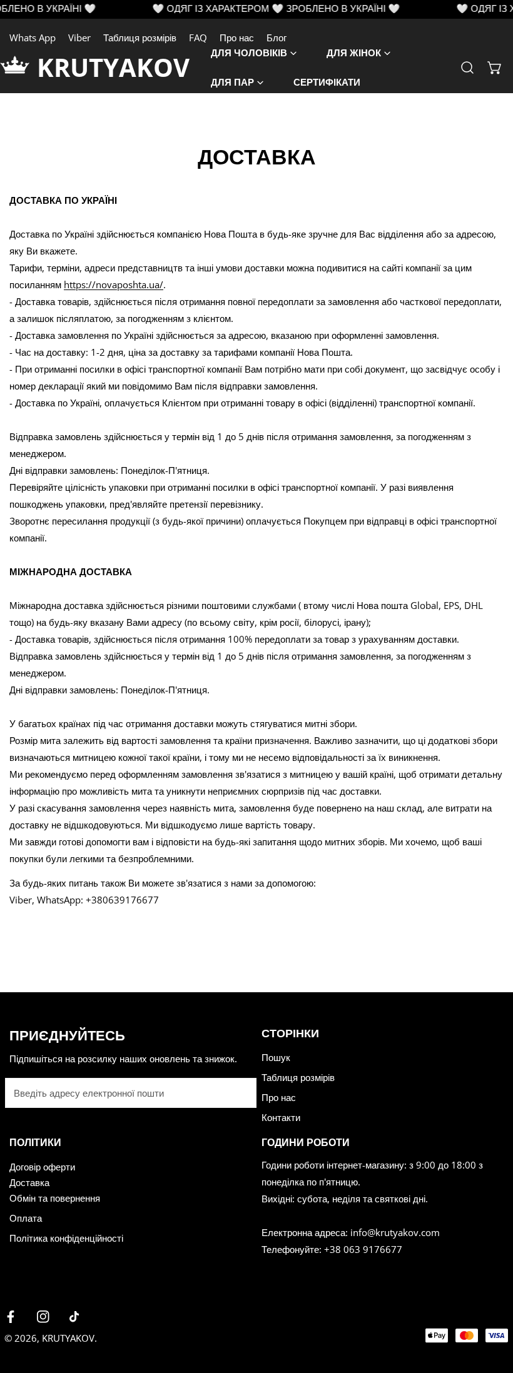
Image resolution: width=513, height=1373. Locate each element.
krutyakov (113, 67)
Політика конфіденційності (66, 1238)
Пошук (276, 1057)
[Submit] (240, 1092)
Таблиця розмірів (139, 37)
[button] (495, 67)
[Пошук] (467, 67)
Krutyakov (68, 1338)
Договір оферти (42, 1166)
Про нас (279, 1097)
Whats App (32, 37)
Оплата (25, 1218)
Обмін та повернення (54, 1198)
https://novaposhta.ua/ (113, 284)
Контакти (281, 1117)
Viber (79, 37)
